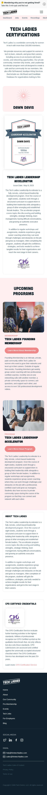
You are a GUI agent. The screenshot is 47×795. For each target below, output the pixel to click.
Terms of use (7, 774)
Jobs (17, 18)
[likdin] (10, 740)
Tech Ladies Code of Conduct (13, 765)
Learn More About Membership (22, 350)
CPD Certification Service (26, 665)
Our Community (9, 699)
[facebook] (16, 740)
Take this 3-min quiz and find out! (20, 4)
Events (24, 18)
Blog (5, 723)
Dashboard (7, 18)
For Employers (9, 718)
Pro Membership (10, 704)
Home (5, 690)
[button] (41, 12)
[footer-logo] (11, 682)
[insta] (22, 740)
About (5, 695)
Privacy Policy (8, 770)
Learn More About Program (20, 449)
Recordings (35, 18)
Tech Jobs (7, 714)
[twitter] (5, 740)
